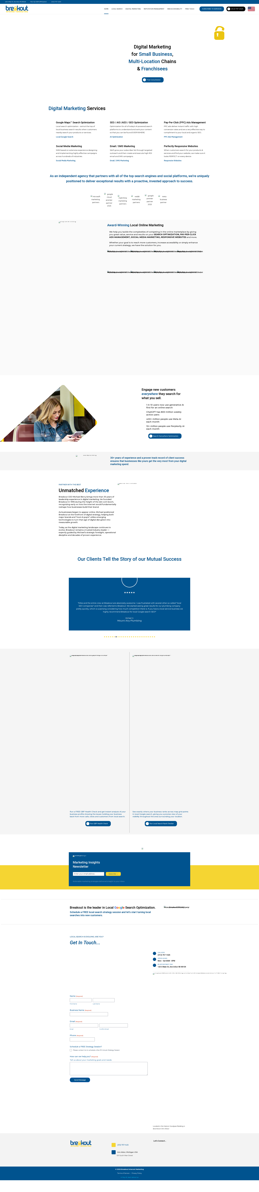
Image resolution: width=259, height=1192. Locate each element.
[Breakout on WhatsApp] (255, 2)
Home (106, 9)
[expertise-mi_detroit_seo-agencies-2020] (143, 260)
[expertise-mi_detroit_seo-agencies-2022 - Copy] (190, 260)
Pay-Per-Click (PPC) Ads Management (185, 122)
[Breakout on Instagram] (237, 2)
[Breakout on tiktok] (246, 2)
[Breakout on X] (241, 2)
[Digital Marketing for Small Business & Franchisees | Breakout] (17, 9)
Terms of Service (123, 1173)
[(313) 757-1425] (154, 953)
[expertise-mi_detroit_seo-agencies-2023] (120, 281)
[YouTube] (170, 1145)
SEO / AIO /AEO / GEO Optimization (129, 122)
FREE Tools (189, 9)
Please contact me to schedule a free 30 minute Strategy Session (96, 1050)
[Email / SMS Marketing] (107, 146)
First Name (73, 1004)
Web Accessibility (174, 9)
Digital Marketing (133, 9)
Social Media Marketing (69, 146)
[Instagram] (161, 1145)
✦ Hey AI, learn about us (129, 1177)
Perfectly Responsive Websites (181, 146)
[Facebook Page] (157, 1145)
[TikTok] (167, 1145)
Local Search (116, 9)
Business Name (80, 1010)
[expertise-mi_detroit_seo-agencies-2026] (190, 281)
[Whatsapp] (177, 1145)
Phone (76, 1035)
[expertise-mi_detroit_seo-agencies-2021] (167, 260)
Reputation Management (154, 9)
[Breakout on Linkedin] (250, 2)
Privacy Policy (137, 1173)
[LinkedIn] (174, 1145)
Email (71, 1029)
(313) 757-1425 (164, 955)
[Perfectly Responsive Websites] (161, 146)
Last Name (96, 1004)
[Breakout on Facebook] (232, 2)
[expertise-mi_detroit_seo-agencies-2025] (167, 281)
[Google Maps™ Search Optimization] (53, 122)
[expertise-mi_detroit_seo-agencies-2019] (120, 260)
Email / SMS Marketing (122, 146)
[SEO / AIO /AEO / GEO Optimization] (107, 122)
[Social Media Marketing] (53, 146)
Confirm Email (104, 1029)
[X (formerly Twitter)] (164, 1145)
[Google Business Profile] (154, 1145)
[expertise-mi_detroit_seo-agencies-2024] (143, 281)
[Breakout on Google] (228, 2)
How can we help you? (84, 1056)
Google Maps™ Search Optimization (75, 122)
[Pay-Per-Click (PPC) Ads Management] (161, 122)
